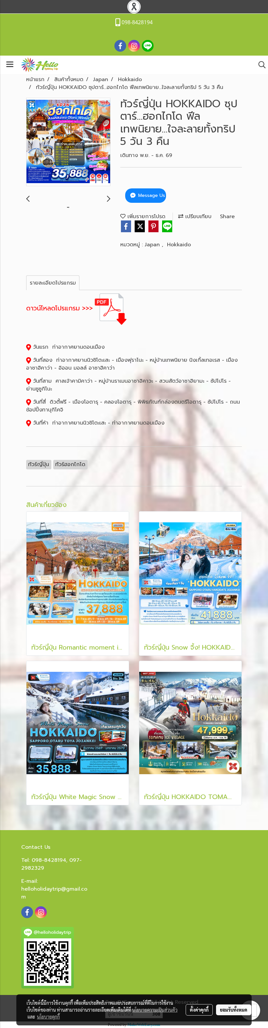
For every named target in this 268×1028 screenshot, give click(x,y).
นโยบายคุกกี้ (48, 1016)
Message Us (151, 195)
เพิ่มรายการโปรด (145, 216)
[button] (259, 64)
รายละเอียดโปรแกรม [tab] (53, 283)
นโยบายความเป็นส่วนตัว (154, 1010)
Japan (153, 245)
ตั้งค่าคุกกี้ (199, 1010)
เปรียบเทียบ (197, 216)
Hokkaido (179, 245)
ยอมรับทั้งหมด (233, 1010)
